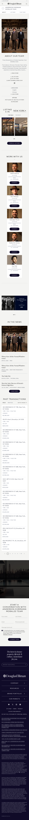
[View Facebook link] (9, 704)
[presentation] (14, 128)
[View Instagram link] (16, 704)
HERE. (25, 798)
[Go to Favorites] (26, 0)
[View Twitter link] (12, 704)
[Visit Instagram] (14, 83)
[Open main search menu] (26, 4)
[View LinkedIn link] (20, 704)
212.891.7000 (19, 762)
